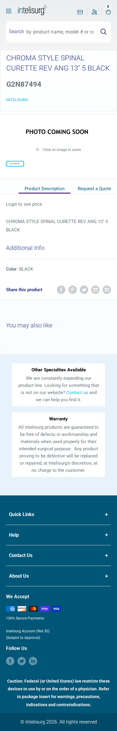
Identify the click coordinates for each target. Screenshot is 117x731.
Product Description (44, 188)
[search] (60, 32)
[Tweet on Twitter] (84, 289)
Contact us (77, 392)
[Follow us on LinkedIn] (33, 661)
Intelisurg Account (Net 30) (28, 631)
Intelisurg (17, 99)
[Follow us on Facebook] (10, 661)
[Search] (103, 32)
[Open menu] (8, 11)
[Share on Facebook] (61, 289)
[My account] (94, 13)
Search (16, 31)
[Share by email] (95, 289)
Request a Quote (94, 188)
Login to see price (24, 204)
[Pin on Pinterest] (72, 289)
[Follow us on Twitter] (21, 661)
